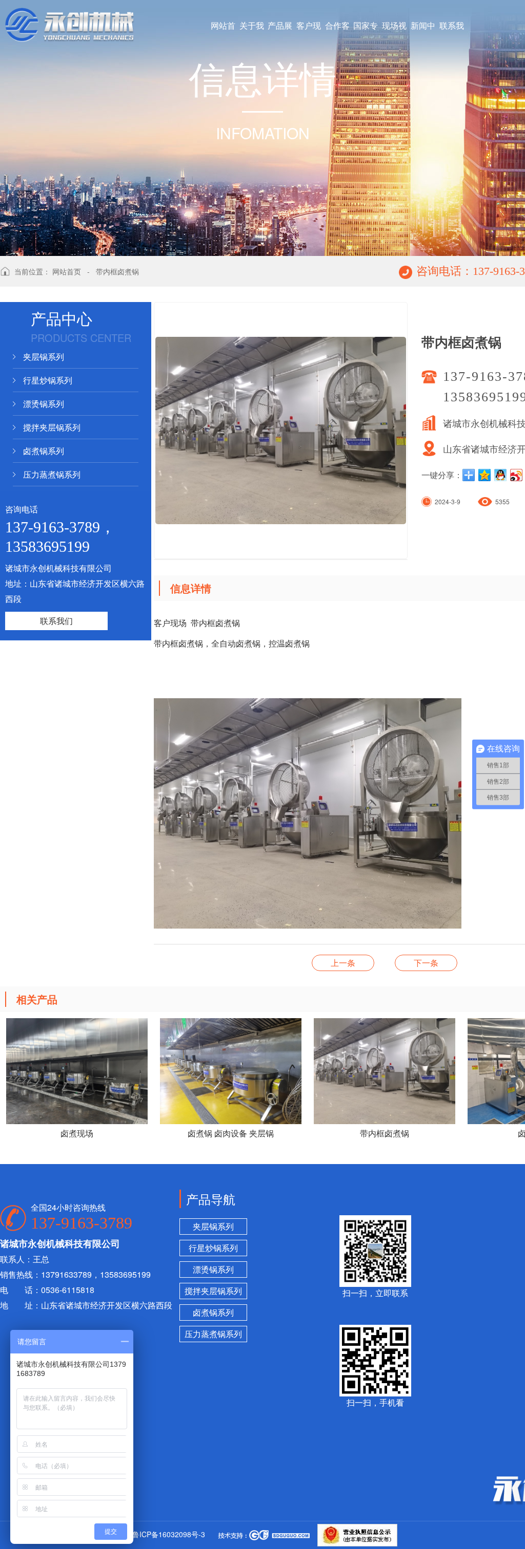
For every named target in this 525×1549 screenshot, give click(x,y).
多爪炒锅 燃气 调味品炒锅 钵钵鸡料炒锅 (426, 963)
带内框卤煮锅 (117, 271)
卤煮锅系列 (43, 451)
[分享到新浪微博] (516, 475)
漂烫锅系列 (43, 404)
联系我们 (56, 621)
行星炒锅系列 (47, 380)
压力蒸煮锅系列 (51, 474)
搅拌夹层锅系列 (51, 427)
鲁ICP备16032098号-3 (168, 1534)
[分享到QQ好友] (500, 475)
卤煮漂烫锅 (343, 963)
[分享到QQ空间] (484, 475)
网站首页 (66, 271)
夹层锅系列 (43, 356)
